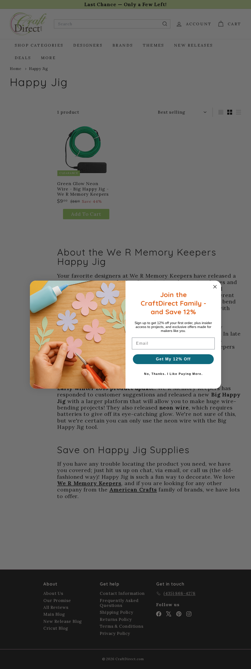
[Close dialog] (215, 286)
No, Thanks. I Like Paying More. (173, 374)
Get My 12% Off (173, 359)
